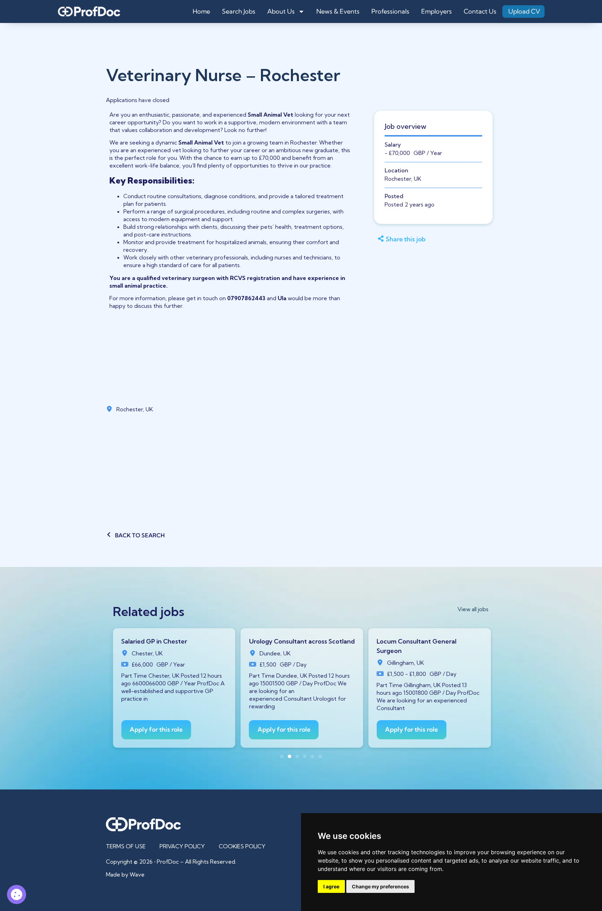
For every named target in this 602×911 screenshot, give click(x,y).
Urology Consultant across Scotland (302, 641)
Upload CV (524, 11)
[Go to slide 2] (289, 756)
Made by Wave (125, 874)
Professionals (390, 11)
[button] (430, 239)
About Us (281, 11)
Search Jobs (238, 11)
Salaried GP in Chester (154, 641)
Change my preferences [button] (380, 886)
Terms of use (126, 846)
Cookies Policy (242, 846)
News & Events (338, 11)
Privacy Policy (182, 846)
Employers (436, 11)
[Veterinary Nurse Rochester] (16, 894)
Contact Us (480, 11)
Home (201, 11)
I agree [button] (331, 886)
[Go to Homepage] (88, 11)
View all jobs (472, 609)
